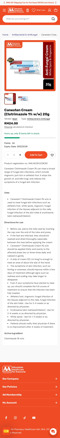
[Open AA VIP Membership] (6, 431)
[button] (4, 2)
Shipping (8, 127)
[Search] (53, 19)
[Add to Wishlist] (52, 155)
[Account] (49, 10)
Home (5, 34)
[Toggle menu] (4, 10)
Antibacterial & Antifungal (24, 34)
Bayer (14, 119)
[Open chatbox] (53, 431)
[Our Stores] (27, 10)
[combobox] (30, 19)
